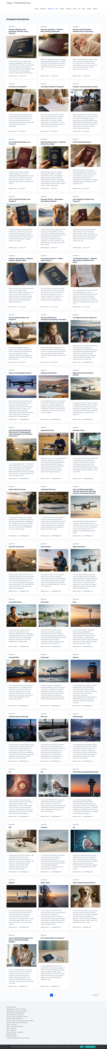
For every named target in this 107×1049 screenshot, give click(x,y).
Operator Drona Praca (16, 547)
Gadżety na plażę (11, 1034)
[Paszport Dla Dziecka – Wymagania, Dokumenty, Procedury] (53, 333)
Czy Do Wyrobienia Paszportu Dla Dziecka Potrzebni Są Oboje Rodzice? (21, 940)
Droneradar (45, 657)
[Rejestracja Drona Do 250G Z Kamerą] (85, 388)
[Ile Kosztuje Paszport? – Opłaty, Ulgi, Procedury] (53, 274)
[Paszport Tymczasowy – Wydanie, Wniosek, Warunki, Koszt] (21, 274)
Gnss (74, 602)
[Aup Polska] (53, 615)
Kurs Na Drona (46, 547)
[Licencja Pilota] (21, 671)
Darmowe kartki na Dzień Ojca (15, 1014)
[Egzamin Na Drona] (53, 444)
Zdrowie (89, 8)
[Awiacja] (21, 896)
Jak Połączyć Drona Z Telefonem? (85, 318)
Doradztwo (51, 8)
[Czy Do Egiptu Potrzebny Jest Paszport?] (85, 215)
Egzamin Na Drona (47, 430)
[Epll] (21, 841)
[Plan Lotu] (53, 730)
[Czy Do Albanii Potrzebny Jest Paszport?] (21, 157)
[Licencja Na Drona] (21, 615)
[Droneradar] (53, 671)
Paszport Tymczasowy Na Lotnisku (85, 87)
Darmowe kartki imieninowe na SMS (16, 1011)
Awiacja (11, 883)
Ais (74, 827)
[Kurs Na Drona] (53, 560)
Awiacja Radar (78, 716)
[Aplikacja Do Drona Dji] (53, 386)
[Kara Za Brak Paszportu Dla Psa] (85, 896)
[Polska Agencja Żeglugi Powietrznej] (85, 785)
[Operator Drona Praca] (21, 560)
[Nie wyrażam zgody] (105, 1047)
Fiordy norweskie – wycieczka (15, 1032)
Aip (42, 772)
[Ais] (85, 841)
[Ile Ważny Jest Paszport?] (21, 100)
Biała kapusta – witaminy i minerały (16, 1009)
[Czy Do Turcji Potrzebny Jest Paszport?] (21, 333)
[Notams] (85, 671)
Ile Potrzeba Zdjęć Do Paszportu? (52, 938)
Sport (74, 8)
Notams (75, 657)
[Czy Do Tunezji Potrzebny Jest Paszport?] (21, 215)
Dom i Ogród (43, 8)
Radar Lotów (45, 883)
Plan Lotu (44, 716)
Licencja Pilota (14, 657)
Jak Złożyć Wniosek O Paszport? (52, 87)
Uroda (83, 8)
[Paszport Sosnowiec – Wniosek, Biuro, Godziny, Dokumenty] (53, 45)
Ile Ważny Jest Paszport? (18, 87)
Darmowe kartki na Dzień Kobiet (15, 1013)
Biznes (36, 8)
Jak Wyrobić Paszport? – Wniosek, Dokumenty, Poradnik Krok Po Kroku (85, 260)
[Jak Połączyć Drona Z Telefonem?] (85, 331)
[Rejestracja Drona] (85, 560)
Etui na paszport (11, 1030)
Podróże (62, 8)
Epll (10, 827)
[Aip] (53, 785)
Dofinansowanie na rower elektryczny (17, 1022)
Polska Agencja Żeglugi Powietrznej (85, 772)
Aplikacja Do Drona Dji (48, 373)
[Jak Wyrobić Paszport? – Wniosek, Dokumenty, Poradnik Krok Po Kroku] (85, 276)
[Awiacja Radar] (85, 730)
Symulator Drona (79, 430)
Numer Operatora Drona (17, 489)
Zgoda (81, 1046)
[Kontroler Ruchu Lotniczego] (21, 730)
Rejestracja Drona (79, 547)
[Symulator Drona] (85, 444)
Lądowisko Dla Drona (48, 489)
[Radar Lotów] (53, 896)
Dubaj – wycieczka (12, 1024)
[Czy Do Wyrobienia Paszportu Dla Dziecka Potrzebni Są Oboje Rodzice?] (21, 955)
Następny (95, 995)
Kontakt (95, 8)
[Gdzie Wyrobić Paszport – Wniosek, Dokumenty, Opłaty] (53, 157)
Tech (79, 8)
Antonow (44, 827)
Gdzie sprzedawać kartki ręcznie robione (18, 1038)
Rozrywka (68, 8)
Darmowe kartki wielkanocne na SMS (17, 1016)
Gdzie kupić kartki (12, 1036)
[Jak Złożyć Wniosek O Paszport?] (53, 100)
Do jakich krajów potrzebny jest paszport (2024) (20, 1020)
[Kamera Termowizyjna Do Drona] (21, 386)
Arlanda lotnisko (11, 1007)
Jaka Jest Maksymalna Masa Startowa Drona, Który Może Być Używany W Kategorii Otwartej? (84, 491)
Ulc (10, 772)
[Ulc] (21, 785)
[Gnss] (85, 615)
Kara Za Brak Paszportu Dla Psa (84, 883)
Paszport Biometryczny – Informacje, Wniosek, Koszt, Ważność (18, 31)
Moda (56, 8)
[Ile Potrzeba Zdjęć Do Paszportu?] (53, 951)
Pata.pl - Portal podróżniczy (19, 3)
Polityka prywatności (90, 1046)
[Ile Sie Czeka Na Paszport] (85, 155)
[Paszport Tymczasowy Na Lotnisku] (85, 100)
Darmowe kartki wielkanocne (15, 1018)
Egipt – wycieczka (12, 1028)
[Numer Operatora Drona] (21, 503)
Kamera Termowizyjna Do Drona (20, 373)
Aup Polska (45, 602)
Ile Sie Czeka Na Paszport (82, 142)
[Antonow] (53, 841)
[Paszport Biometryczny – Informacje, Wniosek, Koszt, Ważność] (21, 47)
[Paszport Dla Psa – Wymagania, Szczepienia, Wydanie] (53, 215)
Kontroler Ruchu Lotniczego (18, 716)
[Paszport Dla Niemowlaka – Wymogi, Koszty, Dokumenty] (85, 45)
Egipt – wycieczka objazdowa (15, 1026)
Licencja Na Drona (15, 602)
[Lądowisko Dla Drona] (53, 503)
